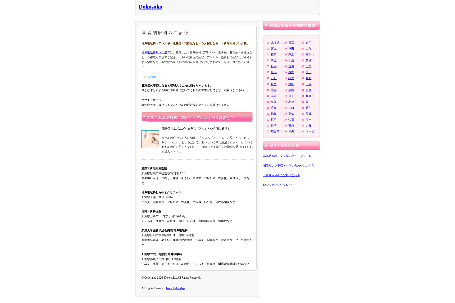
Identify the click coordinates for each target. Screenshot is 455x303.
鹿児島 (275, 131)
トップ (310, 131)
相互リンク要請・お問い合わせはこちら (288, 165)
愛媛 (308, 113)
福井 (291, 78)
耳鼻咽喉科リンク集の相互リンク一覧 (287, 156)
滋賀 (274, 96)
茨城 (308, 60)
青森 (291, 42)
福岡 (274, 119)
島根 (291, 102)
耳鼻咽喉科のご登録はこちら (281, 175)
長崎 (274, 125)
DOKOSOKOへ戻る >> (277, 184)
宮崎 (291, 125)
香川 (308, 107)
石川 (274, 78)
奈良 (291, 96)
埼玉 (274, 60)
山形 (308, 48)
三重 (308, 84)
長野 (291, 72)
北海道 (275, 42)
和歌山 (310, 96)
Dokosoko (150, 7)
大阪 (274, 90)
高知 (291, 113)
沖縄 (291, 131)
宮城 (274, 48)
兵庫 (291, 90)
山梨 (308, 66)
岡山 (308, 102)
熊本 (308, 119)
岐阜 (274, 84)
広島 (274, 107)
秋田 (291, 48)
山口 (291, 107)
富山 (308, 72)
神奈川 (310, 54)
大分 (308, 125)
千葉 (291, 60)
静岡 (291, 84)
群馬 (291, 66)
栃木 (274, 66)
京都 (308, 90)
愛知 (308, 78)
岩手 (308, 42)
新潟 (274, 72)
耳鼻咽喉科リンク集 (154, 52)
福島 (274, 54)
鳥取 (274, 102)
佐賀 (291, 119)
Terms (169, 288)
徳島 (274, 113)
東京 (291, 54)
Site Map (179, 288)
